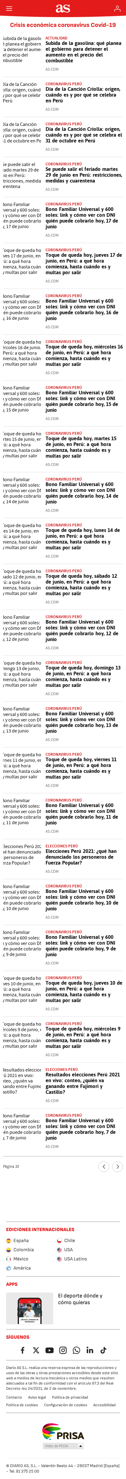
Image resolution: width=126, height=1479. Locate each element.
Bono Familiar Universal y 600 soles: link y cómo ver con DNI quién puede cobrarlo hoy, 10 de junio (82, 900)
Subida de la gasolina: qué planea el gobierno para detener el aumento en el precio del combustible (83, 52)
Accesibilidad (104, 1405)
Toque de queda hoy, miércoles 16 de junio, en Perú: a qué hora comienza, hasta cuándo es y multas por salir (84, 355)
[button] (64, 1446)
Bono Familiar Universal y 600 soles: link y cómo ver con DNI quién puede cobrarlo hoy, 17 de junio (82, 218)
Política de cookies (22, 1405)
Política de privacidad (70, 1397)
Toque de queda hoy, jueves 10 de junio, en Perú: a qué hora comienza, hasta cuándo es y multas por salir (84, 991)
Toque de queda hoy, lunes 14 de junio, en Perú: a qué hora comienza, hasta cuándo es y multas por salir (83, 539)
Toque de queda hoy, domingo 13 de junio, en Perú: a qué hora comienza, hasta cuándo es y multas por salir (83, 676)
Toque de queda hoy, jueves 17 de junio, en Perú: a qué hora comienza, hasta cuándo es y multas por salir (84, 263)
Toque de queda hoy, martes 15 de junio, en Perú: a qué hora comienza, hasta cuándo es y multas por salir (81, 447)
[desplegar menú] (9, 8)
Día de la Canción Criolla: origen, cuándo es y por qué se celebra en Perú (83, 95)
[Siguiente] (117, 1166)
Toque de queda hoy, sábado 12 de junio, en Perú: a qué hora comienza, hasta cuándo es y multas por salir (81, 584)
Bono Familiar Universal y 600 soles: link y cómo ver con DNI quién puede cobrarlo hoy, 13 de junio (82, 722)
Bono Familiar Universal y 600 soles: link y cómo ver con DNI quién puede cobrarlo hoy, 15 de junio (82, 401)
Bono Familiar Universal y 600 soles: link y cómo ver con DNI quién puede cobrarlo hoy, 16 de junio (82, 309)
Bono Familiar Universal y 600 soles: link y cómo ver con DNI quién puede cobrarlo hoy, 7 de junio (81, 1129)
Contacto (14, 1397)
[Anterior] (103, 1166)
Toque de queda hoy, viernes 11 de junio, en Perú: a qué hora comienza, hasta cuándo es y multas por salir (81, 768)
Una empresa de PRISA (63, 1431)
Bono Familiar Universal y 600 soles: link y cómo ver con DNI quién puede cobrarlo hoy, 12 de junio (82, 630)
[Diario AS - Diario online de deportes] (63, 9)
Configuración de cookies (65, 1405)
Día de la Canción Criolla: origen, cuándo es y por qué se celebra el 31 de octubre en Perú (84, 135)
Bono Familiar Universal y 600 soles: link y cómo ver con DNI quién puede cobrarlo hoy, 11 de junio (82, 814)
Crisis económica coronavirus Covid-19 (63, 25)
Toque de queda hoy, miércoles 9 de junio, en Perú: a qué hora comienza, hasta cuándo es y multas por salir (83, 1037)
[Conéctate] (117, 8)
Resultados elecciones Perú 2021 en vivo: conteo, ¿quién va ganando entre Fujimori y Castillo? (83, 1083)
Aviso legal (37, 1397)
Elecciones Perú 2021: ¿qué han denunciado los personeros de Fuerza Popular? (81, 857)
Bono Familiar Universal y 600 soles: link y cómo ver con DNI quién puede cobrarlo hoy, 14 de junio (82, 493)
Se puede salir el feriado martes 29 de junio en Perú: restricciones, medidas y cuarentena (84, 175)
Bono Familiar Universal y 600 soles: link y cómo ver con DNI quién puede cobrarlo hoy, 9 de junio (81, 945)
